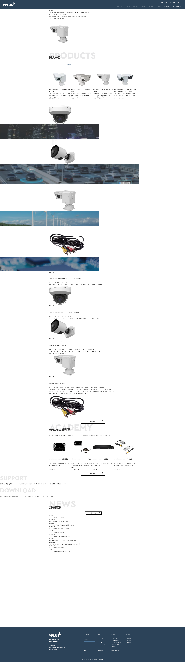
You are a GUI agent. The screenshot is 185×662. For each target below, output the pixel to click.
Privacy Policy (115, 650)
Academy (135, 6)
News (159, 6)
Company (166, 6)
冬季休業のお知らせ (59, 548)
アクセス (129, 642)
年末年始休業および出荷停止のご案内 (64, 525)
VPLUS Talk (116, 644)
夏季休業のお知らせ (59, 517)
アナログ (102, 638)
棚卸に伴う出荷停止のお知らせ (62, 521)
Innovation (117, 454)
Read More (52, 469)
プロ (101, 642)
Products (128, 6)
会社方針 (129, 640)
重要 (50, 540)
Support (143, 6)
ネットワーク (103, 640)
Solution (51, 459)
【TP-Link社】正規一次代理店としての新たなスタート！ (69, 544)
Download (151, 6)
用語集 (114, 646)
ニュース (51, 517)
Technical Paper (117, 642)
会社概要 (129, 638)
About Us (119, 6)
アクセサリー (103, 644)
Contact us (100, 650)
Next (137, 84)
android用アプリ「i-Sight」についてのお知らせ (64, 540)
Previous (48, 84)
